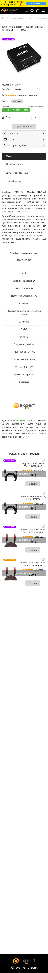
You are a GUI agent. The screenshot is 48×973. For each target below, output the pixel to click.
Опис (10, 156)
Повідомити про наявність (16, 110)
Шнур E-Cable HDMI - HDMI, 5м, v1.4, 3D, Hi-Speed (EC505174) (33, 532)
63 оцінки (39, 537)
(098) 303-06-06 (26, 968)
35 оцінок (39, 503)
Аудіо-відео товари (19, 18)
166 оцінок (39, 470)
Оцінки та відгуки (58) (18, 173)
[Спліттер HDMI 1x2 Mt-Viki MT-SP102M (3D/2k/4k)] (24, 58)
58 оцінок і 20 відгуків (27, 95)
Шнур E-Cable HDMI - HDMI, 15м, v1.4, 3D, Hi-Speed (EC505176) (33, 565)
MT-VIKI (26, 437)
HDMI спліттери (17, 421)
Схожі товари (14, 181)
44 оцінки (38, 570)
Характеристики (15, 164)
